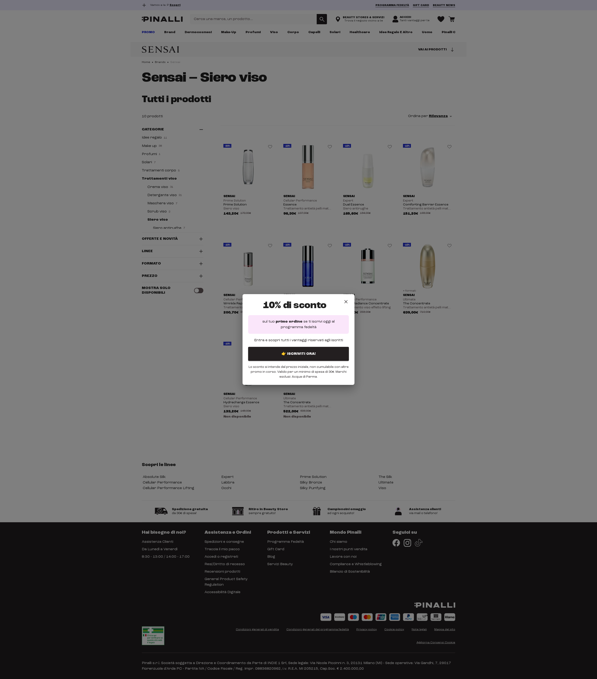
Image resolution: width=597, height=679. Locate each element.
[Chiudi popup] (346, 302)
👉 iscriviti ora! (298, 354)
